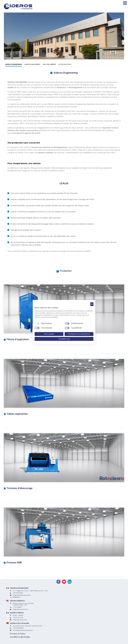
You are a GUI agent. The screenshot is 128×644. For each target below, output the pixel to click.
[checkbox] (37, 323)
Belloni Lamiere (49, 64)
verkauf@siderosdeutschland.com (23, 630)
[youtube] (64, 581)
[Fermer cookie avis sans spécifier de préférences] (91, 304)
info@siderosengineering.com (21, 595)
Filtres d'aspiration (18, 339)
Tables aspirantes (17, 414)
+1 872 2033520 (17, 607)
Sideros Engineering (13, 64)
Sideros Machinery (32, 64)
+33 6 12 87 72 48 (18, 617)
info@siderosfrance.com (20, 619)
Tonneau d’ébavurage (19, 488)
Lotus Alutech (64, 64)
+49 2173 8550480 (18, 628)
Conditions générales (20, 637)
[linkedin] (69, 581)
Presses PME (14, 562)
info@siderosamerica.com (20, 609)
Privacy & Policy (17, 633)
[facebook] (58, 581)
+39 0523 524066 (18, 593)
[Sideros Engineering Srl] (21, 7)
